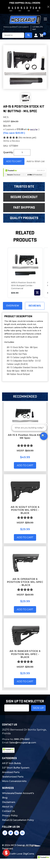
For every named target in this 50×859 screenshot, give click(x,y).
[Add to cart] (37, 292)
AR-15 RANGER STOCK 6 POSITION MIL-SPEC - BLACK (25, 654)
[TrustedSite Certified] (8, 750)
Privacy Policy (10, 815)
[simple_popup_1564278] (6, 852)
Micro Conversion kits (14, 781)
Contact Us (8, 811)
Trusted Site (24, 186)
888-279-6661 (22, 739)
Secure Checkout (24, 197)
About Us (7, 806)
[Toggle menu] (45, 21)
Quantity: (8, 152)
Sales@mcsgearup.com (22, 742)
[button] (24, 129)
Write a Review (11, 141)
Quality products (24, 218)
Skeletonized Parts (12, 776)
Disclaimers (8, 802)
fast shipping (24, 207)
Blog (4, 797)
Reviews (35, 305)
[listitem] (25, 273)
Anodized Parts (11, 772)
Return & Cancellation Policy (18, 820)
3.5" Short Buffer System (15, 767)
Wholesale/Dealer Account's (18, 793)
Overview (12, 305)
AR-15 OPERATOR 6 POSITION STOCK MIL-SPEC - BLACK (25, 582)
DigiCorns (28, 853)
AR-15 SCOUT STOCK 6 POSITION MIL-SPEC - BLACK (25, 510)
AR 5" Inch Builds (11, 763)
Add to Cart (25, 465)
